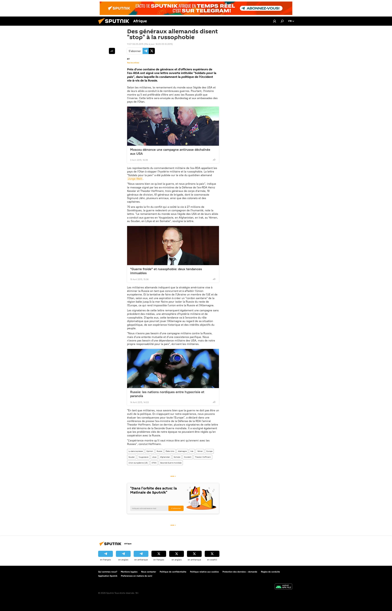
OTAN (154, 463)
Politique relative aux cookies (204, 571)
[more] (214, 160)
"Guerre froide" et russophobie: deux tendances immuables (166, 271)
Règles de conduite (270, 571)
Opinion (149, 451)
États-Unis (170, 451)
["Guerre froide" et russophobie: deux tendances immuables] (173, 245)
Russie (159, 451)
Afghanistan (165, 457)
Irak (191, 451)
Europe (209, 451)
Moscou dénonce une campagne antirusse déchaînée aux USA (170, 152)
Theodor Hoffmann (203, 457)
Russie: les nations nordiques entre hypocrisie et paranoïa (167, 394)
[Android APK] (283, 586)
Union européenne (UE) (138, 463)
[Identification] (274, 21)
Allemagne (182, 451)
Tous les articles (133, 63)
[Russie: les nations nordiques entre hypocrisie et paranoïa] (173, 368)
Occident (187, 457)
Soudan (131, 457)
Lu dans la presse (135, 451)
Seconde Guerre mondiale (170, 463)
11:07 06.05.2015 (135, 44)
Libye (154, 457)
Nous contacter (148, 571)
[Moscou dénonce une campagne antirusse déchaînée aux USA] (173, 126)
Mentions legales (129, 571)
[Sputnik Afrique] (114, 25)
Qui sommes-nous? (107, 571)
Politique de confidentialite (173, 571)
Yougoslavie (143, 457)
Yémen (200, 451)
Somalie (177, 457)
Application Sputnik (107, 575)
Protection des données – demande (239, 571)
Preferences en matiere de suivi (136, 575)
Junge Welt (135, 178)
